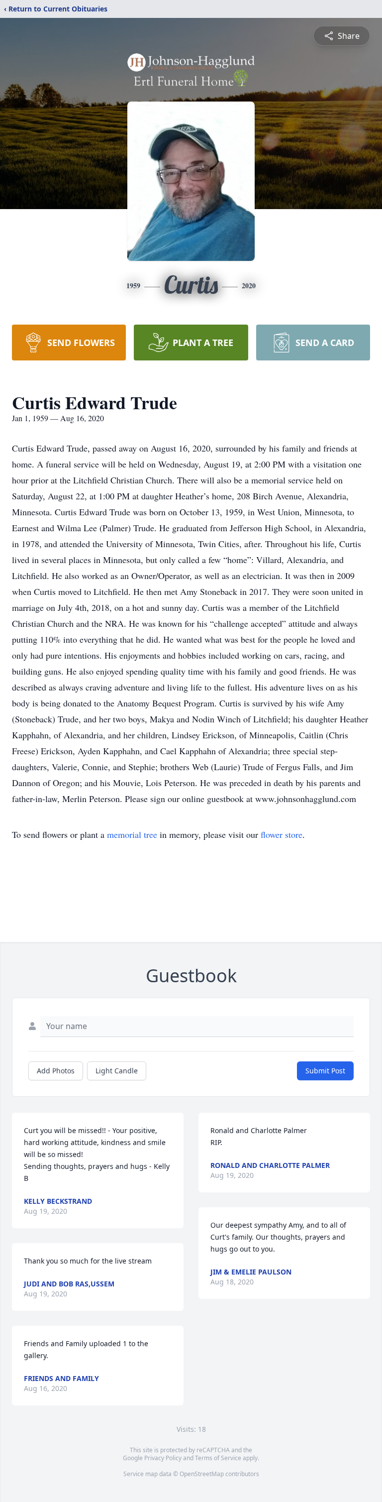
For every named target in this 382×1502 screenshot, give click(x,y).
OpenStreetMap (202, 1474)
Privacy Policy (163, 1458)
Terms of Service (218, 1458)
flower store (281, 834)
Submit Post (325, 1070)
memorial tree (132, 834)
